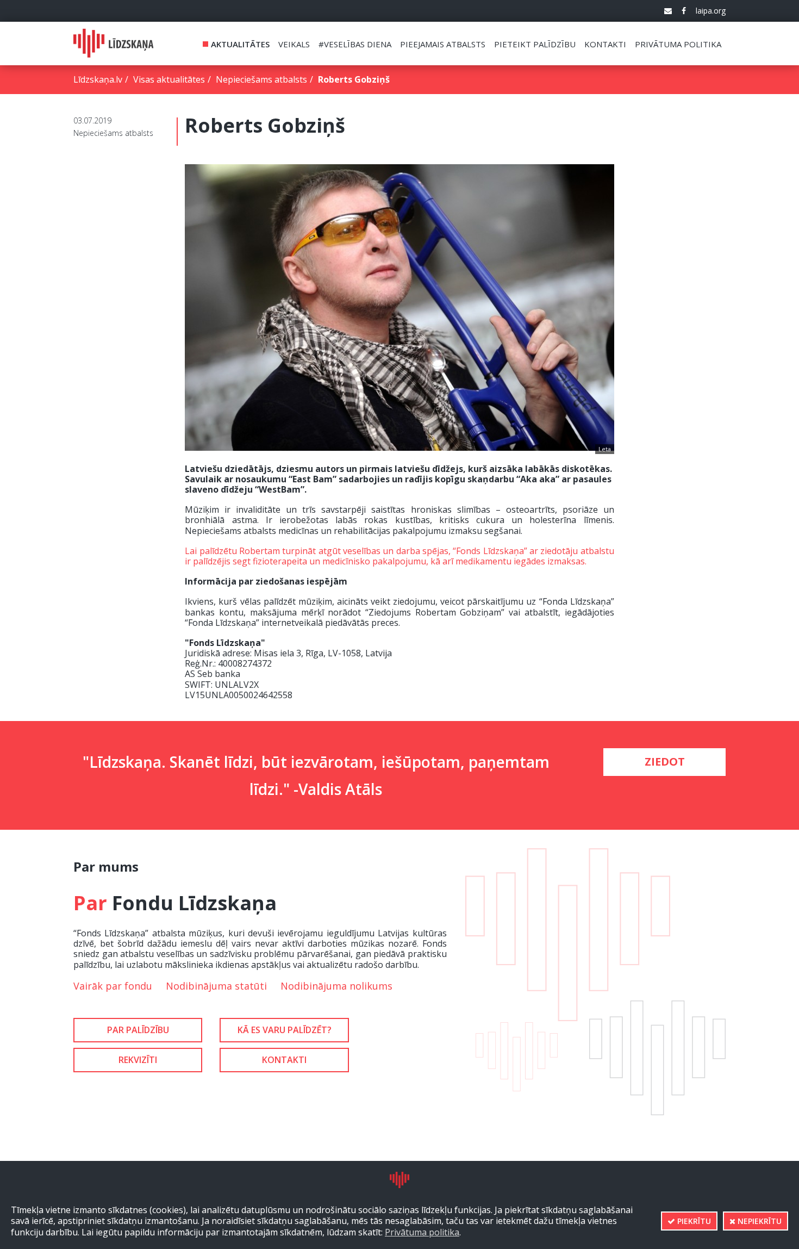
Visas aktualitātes (169, 79)
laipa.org (711, 11)
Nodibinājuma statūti (216, 985)
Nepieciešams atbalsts (261, 79)
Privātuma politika (422, 1232)
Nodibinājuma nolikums (336, 985)
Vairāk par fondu (112, 985)
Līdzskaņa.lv (97, 79)
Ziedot (665, 761)
